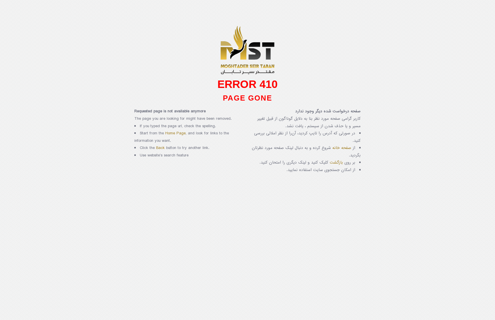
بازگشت (336, 163)
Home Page (175, 133)
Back (160, 148)
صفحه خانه (341, 148)
